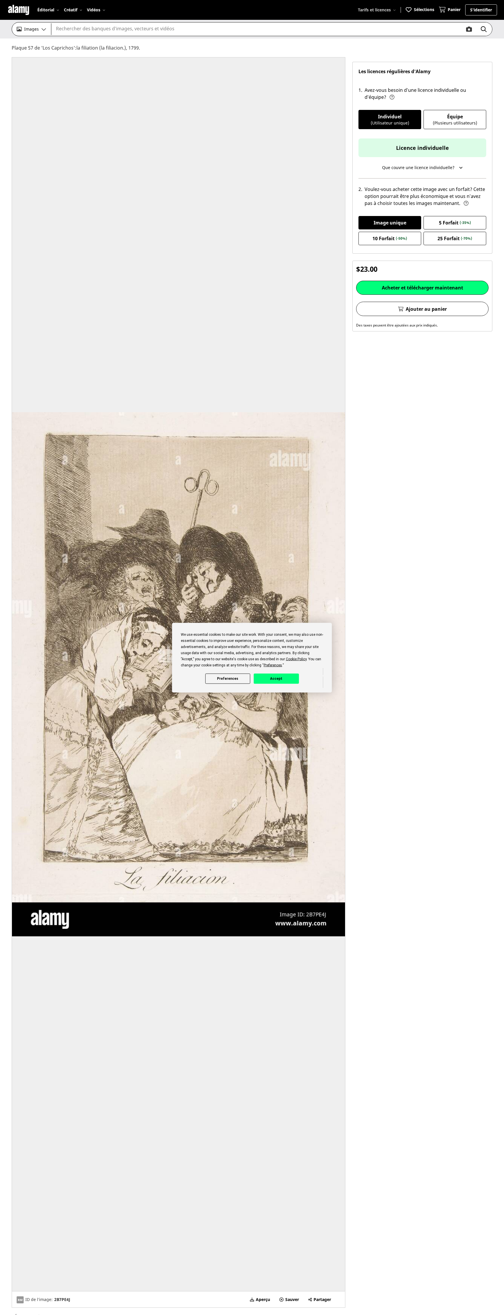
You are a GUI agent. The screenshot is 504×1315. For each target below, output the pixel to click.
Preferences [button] (273, 665)
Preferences (227, 679)
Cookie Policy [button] (296, 659)
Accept (276, 679)
